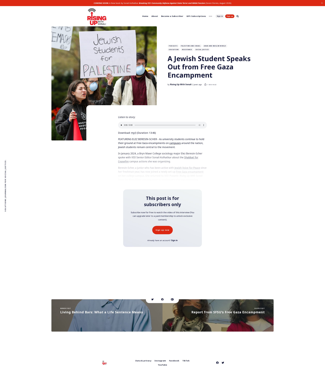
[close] (322, 3)
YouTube (162, 365)
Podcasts (173, 46)
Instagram (160, 360)
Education (174, 49)
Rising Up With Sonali (181, 84)
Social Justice (202, 49)
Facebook (174, 360)
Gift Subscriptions (196, 16)
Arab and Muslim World (215, 46)
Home (145, 16)
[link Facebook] (217, 362)
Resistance (187, 49)
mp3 (133, 132)
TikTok (186, 360)
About (154, 16)
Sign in (220, 16)
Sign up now (162, 230)
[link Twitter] (223, 362)
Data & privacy (143, 360)
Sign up (230, 16)
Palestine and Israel (190, 46)
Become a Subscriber (172, 16)
